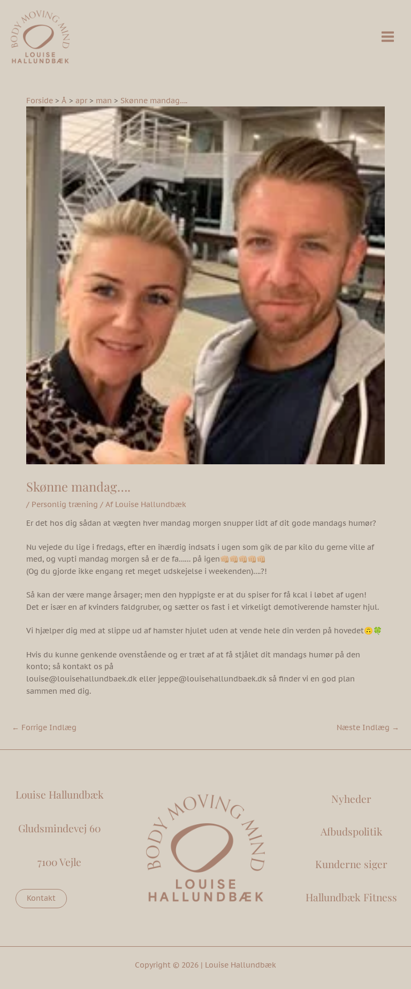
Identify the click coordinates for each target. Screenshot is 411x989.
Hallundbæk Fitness (351, 897)
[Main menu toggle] (388, 37)
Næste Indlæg (368, 727)
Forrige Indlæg (44, 727)
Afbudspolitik (352, 831)
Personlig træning (65, 504)
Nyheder (351, 799)
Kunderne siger (351, 864)
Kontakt (41, 898)
